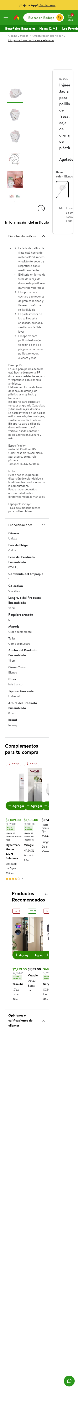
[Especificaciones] (43, 524)
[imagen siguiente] (15, 200)
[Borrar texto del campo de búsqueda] (53, 17)
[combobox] (43, 17)
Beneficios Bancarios (20, 28)
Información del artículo (27, 222)
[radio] (62, 189)
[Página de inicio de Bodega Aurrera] (16, 17)
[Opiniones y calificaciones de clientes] (43, 1019)
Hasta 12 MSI (48, 28)
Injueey (63, 79)
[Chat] (69, 1381)
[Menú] (6, 17)
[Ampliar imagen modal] (41, 208)
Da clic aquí (47, 5)
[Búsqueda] (59, 17)
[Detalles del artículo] (43, 236)
